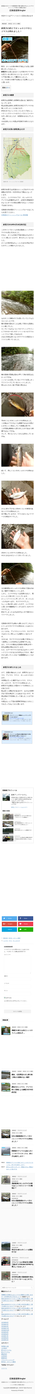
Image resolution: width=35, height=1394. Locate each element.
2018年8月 (4, 1334)
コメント (7, 954)
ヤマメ (10, 940)
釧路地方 (11, 819)
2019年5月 (4, 1324)
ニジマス (5, 940)
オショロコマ (16, 940)
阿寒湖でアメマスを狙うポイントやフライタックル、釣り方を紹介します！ (22, 1153)
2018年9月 (4, 1332)
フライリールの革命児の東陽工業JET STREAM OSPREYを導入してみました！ (23, 839)
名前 (6, 976)
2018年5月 (4, 1340)
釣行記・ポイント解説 (14, 938)
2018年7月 (4, 1336)
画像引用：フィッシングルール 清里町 (13, 181)
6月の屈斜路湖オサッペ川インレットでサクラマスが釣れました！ (23, 823)
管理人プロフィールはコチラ (19, 807)
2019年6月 (4, 1322)
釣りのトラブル (6, 1350)
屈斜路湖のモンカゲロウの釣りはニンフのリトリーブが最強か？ (23, 816)
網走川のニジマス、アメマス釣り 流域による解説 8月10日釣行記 (22, 1089)
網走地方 (5, 938)
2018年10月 (5, 1330)
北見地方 (11, 833)
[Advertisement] (17, 767)
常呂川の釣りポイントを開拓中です (23, 830)
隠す (7, 87)
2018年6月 (4, 1338)
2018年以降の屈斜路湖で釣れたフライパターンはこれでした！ (22, 1279)
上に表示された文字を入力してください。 (16, 1001)
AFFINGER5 (20, 1390)
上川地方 (4, 1348)
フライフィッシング (7, 1360)
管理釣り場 (5, 1346)
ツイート (4, 1368)
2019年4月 (4, 1326)
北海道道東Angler (17, 10)
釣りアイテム (5, 1352)
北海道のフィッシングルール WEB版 (14, 215)
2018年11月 (5, 1328)
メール (6, 983)
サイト (6, 990)
